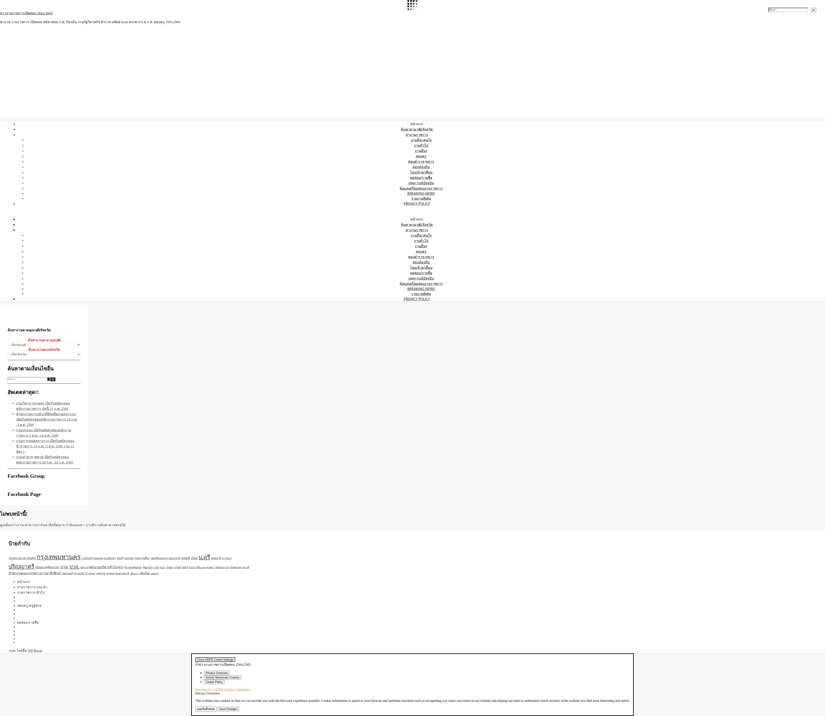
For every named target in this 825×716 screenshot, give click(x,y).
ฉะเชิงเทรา (110, 558)
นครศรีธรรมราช (159, 558)
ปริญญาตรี (21, 566)
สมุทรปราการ (222, 567)
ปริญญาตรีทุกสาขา (47, 567)
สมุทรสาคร (235, 567)
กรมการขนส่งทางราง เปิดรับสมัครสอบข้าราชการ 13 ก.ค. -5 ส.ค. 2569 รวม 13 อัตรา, (45, 446)
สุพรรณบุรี (67, 573)
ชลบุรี (120, 558)
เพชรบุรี (155, 573)
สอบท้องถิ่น (421, 166)
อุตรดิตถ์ (110, 573)
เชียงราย (134, 573)
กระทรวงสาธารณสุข (22, 558)
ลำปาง (192, 567)
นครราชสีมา (142, 558)
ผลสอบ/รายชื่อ (421, 177)
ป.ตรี (204, 557)
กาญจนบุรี (87, 558)
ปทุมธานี (216, 558)
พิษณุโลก (148, 567)
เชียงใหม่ (144, 573)
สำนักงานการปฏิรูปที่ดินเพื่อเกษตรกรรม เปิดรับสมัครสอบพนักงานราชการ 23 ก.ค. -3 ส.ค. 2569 (46, 419)
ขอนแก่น (98, 558)
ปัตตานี (84, 567)
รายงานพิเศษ (421, 198)
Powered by (223, 689)
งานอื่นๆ (421, 150)
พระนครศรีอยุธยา (133, 567)
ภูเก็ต (156, 567)
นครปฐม (129, 558)
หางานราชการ (417, 134)
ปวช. (65, 567)
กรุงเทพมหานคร (59, 556)
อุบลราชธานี (122, 573)
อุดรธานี (100, 573)
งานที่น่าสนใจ (421, 140)
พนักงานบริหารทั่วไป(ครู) (106, 567)
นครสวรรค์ (174, 558)
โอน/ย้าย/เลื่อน (421, 172)
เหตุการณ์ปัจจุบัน (421, 183)
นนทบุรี (185, 558)
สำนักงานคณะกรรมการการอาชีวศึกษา (35, 573)
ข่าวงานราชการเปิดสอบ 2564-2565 (26, 13)
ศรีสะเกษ (201, 567)
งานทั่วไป (421, 145)
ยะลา (162, 567)
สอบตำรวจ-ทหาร (421, 161)
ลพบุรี (185, 567)
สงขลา (210, 567)
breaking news (421, 193)
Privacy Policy (417, 203)
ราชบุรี (177, 567)
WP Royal (35, 650)
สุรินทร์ (91, 573)
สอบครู (421, 156)
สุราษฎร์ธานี (80, 573)
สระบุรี (245, 567)
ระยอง (169, 567)
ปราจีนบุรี (227, 558)
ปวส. (74, 566)
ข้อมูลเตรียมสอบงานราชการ (421, 188)
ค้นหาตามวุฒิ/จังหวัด (417, 129)
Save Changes (228, 709)
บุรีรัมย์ (194, 558)
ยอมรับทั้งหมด (206, 709)
